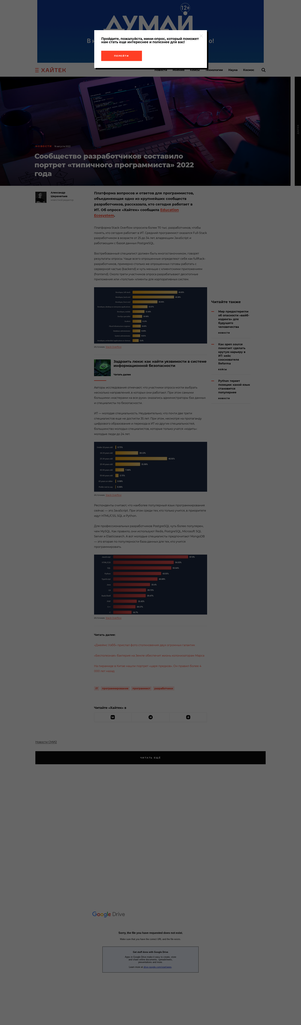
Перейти (121, 55)
